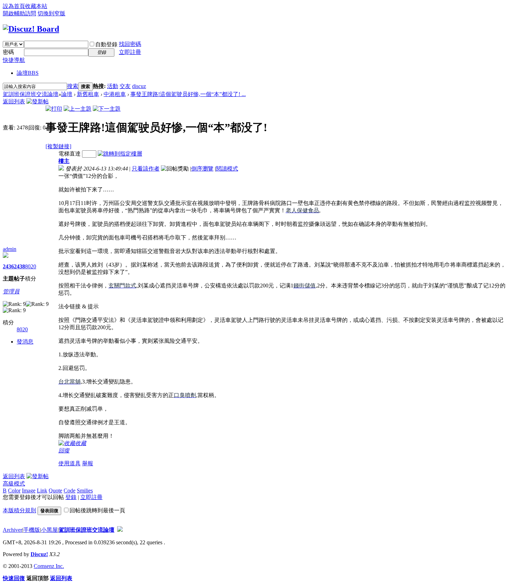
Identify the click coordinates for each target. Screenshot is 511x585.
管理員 (11, 291)
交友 (125, 86)
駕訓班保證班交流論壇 (30, 94)
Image (28, 490)
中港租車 (115, 94)
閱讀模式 (227, 169)
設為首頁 (14, 6)
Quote (55, 490)
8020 (30, 266)
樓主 (64, 161)
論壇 (28, 73)
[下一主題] (107, 109)
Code (69, 490)
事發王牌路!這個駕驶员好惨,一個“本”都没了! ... (188, 94)
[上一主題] (77, 109)
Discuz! (39, 554)
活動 (112, 86)
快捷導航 (14, 60)
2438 (19, 266)
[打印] (54, 109)
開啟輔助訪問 (19, 13)
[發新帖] (37, 101)
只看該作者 (146, 169)
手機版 (31, 530)
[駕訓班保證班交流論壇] (31, 28)
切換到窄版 (51, 13)
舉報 (87, 463)
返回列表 (14, 101)
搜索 (72, 86)
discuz (139, 86)
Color (14, 490)
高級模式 (14, 484)
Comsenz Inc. (49, 566)
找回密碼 (130, 44)
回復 (64, 450)
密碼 (8, 52)
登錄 (70, 497)
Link (42, 490)
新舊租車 (88, 94)
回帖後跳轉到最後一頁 (97, 510)
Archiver (12, 530)
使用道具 (69, 463)
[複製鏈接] (58, 146)
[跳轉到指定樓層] (120, 154)
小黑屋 (49, 530)
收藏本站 (36, 6)
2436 (8, 266)
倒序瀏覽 (202, 169)
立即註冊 (130, 52)
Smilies (85, 490)
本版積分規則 (19, 510)
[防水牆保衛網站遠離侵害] (120, 530)
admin (9, 249)
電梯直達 (69, 154)
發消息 (25, 342)
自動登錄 (106, 44)
